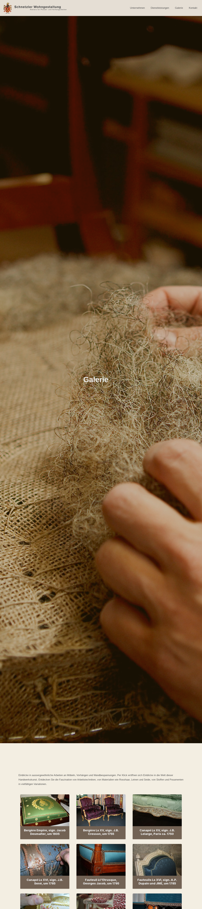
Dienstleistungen (160, 8)
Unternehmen (137, 8)
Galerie (179, 8)
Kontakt (193, 8)
